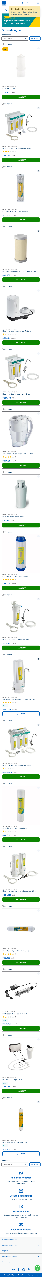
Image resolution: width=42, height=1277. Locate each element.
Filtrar (36, 38)
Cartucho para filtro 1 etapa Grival (14, 828)
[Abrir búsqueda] (22, 3)
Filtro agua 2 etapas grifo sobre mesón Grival (19, 891)
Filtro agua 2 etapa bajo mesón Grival (16, 394)
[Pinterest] (28, 1269)
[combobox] (15, 38)
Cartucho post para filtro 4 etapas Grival (17, 951)
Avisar (22, 714)
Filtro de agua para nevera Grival (14, 1142)
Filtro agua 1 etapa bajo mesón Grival (16, 639)
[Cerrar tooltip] (38, 9)
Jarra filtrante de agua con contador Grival (18, 454)
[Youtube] (13, 1269)
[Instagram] (23, 1269)
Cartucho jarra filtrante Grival (13, 517)
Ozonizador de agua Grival (12, 1080)
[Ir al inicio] (4, 3)
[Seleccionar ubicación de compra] (27, 3)
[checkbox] (3, 44)
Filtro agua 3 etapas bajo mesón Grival (16, 148)
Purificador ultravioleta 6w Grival (14, 1014)
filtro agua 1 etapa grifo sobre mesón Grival (18, 699)
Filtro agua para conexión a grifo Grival (16, 331)
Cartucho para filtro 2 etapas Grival (15, 577)
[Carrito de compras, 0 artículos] (32, 3)
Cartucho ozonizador (10, 89)
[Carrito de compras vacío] (32, 3)
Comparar (8, 44)
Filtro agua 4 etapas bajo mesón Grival (16, 765)
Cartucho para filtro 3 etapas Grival (15, 211)
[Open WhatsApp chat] (37, 1268)
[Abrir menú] (38, 3)
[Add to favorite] (38, 48)
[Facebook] (18, 1269)
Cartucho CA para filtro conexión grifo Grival (19, 271)
